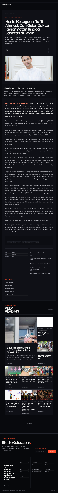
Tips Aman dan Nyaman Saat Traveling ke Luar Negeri (40, 259)
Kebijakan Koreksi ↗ (10, 291)
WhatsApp (50, 52)
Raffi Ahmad (37, 242)
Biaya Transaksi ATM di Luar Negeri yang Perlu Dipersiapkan (40, 253)
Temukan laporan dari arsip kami (41, 448)
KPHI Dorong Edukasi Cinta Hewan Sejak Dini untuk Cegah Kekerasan (12, 405)
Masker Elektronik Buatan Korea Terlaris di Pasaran (45, 381)
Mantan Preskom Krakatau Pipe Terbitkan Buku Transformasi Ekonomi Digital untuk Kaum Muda (28, 407)
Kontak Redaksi (36, 464)
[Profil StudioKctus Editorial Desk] (6, 50)
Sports (24, 469)
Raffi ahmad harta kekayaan (16, 103)
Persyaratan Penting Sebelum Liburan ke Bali (40, 263)
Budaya (24, 471)
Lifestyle (20, 17)
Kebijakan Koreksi (36, 469)
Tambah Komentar (29, 423)
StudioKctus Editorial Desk (16, 49)
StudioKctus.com (6, 4)
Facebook (44, 49)
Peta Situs (49, 471)
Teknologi (24, 476)
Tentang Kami (36, 462)
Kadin (23, 242)
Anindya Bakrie (9, 242)
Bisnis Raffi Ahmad (17, 242)
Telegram (50, 49)
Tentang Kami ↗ (9, 282)
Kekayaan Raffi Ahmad (29, 242)
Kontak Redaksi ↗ (9, 285)
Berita (24, 464)
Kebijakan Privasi (49, 464)
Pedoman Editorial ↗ (10, 288)
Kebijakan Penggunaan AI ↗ (11, 294)
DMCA (49, 462)
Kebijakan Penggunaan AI (36, 471)
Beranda (24, 462)
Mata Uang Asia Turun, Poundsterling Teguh (40, 273)
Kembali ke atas (7, 485)
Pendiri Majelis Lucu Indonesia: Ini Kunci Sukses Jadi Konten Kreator (41, 268)
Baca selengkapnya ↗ (10, 363)
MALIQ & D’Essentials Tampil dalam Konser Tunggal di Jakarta (44, 404)
